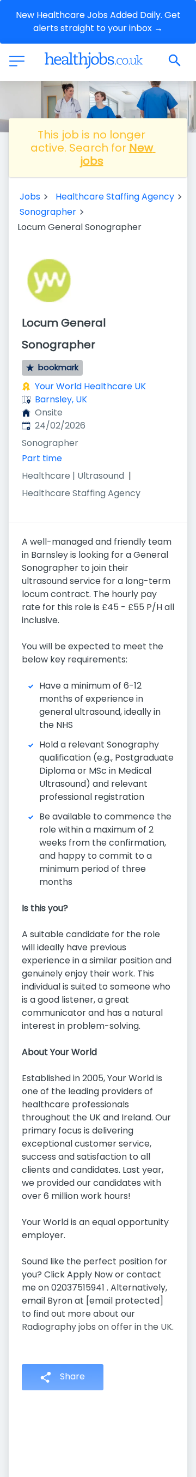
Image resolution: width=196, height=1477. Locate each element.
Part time (42, 458)
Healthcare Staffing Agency (115, 196)
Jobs (30, 196)
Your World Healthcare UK (90, 386)
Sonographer (48, 212)
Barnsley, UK (61, 399)
